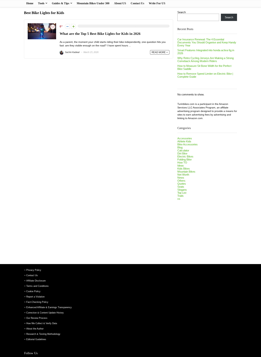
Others (181, 180)
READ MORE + (160, 52)
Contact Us (137, 3)
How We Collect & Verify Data (41, 323)
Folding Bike (184, 159)
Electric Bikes (185, 156)
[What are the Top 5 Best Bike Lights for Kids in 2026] (42, 24)
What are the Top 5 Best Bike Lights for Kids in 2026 (100, 34)
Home (29, 3)
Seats (180, 186)
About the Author (35, 328)
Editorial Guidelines (36, 339)
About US (120, 3)
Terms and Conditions (37, 286)
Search (181, 12)
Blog (180, 147)
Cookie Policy (33, 291)
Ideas (180, 165)
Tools (41, 3)
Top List (181, 192)
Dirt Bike (182, 153)
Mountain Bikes (186, 171)
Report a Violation (35, 296)
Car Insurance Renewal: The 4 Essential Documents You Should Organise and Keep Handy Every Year (206, 42)
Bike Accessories (187, 144)
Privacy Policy (33, 270)
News (180, 177)
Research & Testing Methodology (43, 334)
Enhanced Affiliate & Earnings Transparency (49, 307)
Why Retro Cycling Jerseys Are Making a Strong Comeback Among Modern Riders (205, 60)
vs (178, 198)
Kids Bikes (183, 168)
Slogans (182, 189)
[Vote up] (73, 26)
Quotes (181, 183)
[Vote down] (67, 26)
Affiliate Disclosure (36, 280)
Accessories (184, 138)
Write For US (157, 3)
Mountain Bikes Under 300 (93, 3)
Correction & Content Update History (45, 312)
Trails (180, 195)
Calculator (183, 150)
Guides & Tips (60, 3)
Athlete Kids (184, 141)
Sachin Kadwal (72, 52)
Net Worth (183, 174)
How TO (182, 162)
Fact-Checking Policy (37, 302)
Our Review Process (36, 318)
